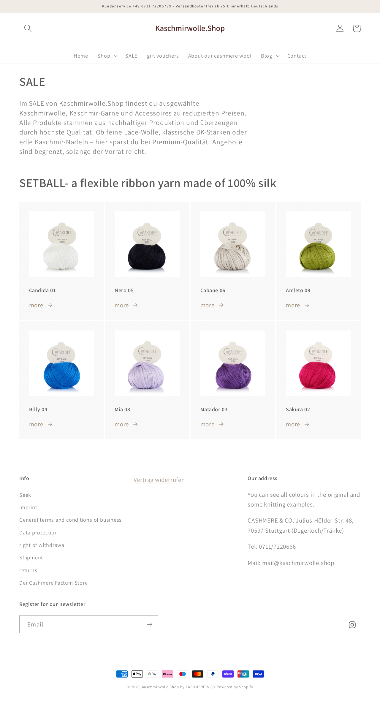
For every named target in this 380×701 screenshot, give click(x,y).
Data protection (38, 532)
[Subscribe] (149, 624)
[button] (27, 28)
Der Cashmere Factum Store (53, 582)
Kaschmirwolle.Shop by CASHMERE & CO (179, 686)
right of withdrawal (42, 544)
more (36, 305)
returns (28, 570)
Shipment (31, 557)
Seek (25, 494)
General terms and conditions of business (70, 519)
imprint (28, 507)
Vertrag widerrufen (159, 480)
